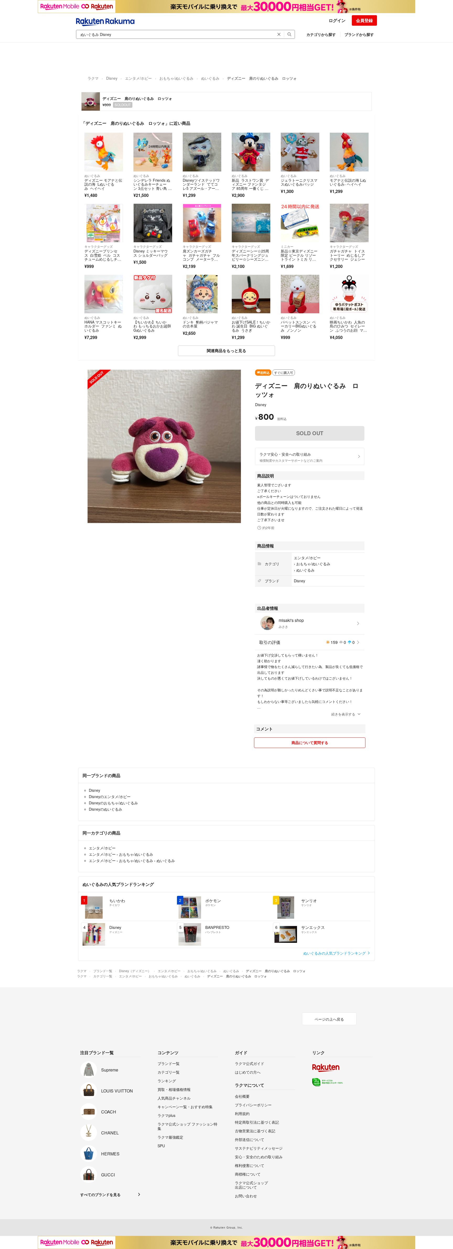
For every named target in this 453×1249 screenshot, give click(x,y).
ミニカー (287, 246)
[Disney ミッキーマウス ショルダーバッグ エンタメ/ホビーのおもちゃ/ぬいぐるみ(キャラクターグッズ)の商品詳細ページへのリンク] (152, 223)
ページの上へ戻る (329, 1019)
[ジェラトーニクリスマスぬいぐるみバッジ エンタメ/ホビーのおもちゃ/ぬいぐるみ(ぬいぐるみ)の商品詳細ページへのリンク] (300, 152)
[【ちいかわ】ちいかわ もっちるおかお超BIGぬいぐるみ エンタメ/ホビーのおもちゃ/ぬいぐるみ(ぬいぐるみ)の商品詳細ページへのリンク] (152, 294)
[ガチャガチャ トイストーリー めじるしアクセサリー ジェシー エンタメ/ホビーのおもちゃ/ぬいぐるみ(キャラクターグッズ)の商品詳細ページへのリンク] (349, 223)
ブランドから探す (359, 34)
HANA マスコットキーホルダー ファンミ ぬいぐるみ (103, 326)
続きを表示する (343, 714)
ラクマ (93, 78)
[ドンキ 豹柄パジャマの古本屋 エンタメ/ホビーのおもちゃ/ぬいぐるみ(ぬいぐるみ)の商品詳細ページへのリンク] (202, 294)
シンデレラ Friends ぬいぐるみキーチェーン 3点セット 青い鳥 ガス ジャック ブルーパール (152, 188)
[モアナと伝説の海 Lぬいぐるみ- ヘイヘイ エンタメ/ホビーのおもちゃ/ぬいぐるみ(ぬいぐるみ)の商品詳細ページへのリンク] (349, 152)
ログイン (337, 20)
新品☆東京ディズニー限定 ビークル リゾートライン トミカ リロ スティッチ (299, 257)
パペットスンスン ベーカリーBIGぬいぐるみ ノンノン (298, 326)
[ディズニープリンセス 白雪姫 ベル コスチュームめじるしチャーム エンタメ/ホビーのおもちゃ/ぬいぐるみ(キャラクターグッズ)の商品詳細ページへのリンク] (103, 223)
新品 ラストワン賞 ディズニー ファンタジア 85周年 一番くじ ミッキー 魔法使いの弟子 (250, 188)
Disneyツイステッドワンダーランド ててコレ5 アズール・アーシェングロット (201, 186)
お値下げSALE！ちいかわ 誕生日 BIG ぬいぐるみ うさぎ (251, 326)
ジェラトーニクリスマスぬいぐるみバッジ (299, 182)
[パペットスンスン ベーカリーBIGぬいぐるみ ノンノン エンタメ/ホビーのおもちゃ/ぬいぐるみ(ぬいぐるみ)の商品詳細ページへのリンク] (300, 294)
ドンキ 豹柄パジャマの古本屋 (200, 324)
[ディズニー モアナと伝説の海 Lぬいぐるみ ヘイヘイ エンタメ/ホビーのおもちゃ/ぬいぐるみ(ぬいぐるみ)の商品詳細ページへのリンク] (103, 152)
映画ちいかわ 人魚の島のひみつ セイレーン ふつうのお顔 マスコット (348, 328)
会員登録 (364, 20)
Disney (111, 78)
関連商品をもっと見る (226, 350)
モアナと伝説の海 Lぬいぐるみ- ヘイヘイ (348, 182)
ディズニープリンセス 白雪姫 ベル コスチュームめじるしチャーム (102, 257)
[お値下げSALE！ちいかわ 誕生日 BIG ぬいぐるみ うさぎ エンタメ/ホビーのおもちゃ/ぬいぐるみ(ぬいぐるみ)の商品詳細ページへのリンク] (251, 294)
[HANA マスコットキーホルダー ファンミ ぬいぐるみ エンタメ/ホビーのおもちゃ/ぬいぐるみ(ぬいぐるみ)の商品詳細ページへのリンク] (103, 294)
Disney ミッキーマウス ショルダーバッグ (150, 253)
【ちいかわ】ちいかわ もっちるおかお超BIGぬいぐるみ (152, 326)
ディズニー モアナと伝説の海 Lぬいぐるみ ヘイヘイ (103, 184)
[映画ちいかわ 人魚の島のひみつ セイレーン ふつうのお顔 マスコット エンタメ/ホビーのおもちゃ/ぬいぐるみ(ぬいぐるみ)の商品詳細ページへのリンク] (349, 294)
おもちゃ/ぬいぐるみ (176, 78)
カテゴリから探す (321, 34)
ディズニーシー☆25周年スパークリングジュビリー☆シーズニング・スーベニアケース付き (250, 259)
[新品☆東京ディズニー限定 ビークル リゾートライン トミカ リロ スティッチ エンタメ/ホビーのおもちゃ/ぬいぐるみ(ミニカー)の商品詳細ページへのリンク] (300, 223)
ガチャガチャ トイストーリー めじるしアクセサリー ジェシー (347, 255)
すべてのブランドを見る (100, 1194)
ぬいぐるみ (210, 78)
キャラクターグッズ (98, 246)
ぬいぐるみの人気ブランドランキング (335, 953)
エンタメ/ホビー (138, 78)
